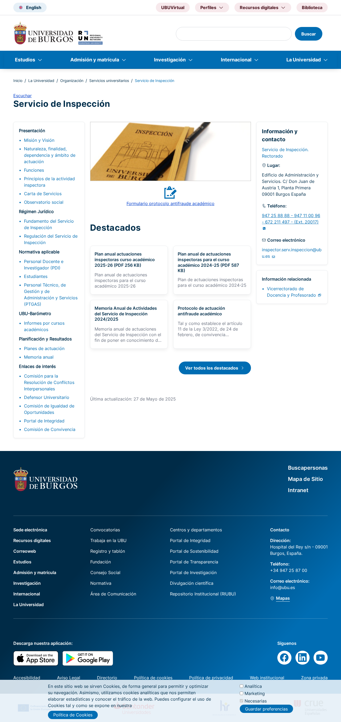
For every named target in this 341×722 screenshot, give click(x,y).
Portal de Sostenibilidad (194, 551)
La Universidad (303, 59)
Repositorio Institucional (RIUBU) (203, 594)
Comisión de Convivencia (49, 429)
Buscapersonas (308, 468)
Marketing (255, 693)
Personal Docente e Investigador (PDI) (43, 264)
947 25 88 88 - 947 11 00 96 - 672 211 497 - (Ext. (291, 219)
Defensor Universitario (46, 397)
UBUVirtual (172, 7)
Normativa (100, 583)
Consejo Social (105, 572)
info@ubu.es (282, 587)
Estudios (25, 59)
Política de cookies (153, 677)
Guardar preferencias (266, 708)
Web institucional (267, 677)
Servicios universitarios (109, 80)
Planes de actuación (44, 348)
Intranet (298, 490)
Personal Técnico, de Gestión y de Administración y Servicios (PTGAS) (51, 294)
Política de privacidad (211, 677)
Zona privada (314, 677)
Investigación (170, 59)
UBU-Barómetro (35, 313)
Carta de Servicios (43, 193)
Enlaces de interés (37, 366)
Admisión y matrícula (94, 59)
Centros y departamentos (196, 529)
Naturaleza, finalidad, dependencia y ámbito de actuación (49, 155)
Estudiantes (35, 276)
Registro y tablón (107, 551)
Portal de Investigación (193, 572)
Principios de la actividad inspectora (49, 182)
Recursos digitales (32, 540)
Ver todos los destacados (211, 368)
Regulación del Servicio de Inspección (51, 239)
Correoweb (24, 551)
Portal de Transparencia (194, 561)
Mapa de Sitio (305, 479)
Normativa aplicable (39, 251)
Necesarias (256, 700)
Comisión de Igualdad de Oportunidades (49, 409)
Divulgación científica (191, 583)
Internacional (236, 59)
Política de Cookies (72, 714)
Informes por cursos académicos (44, 326)
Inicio (17, 80)
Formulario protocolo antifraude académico (170, 203)
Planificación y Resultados (45, 339)
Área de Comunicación (113, 594)
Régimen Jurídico (36, 211)
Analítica (253, 686)
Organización (71, 80)
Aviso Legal (68, 677)
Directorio (107, 677)
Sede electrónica (30, 529)
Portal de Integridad (44, 420)
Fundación (100, 561)
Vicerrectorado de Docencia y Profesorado (292, 292)
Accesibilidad (26, 677)
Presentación (32, 130)
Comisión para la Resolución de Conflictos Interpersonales (49, 382)
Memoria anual (39, 357)
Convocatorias (105, 529)
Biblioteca (312, 7)
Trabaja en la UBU (108, 540)
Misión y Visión (39, 140)
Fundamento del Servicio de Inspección (49, 224)
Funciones (34, 170)
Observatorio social (43, 202)
